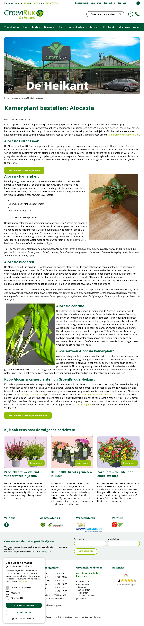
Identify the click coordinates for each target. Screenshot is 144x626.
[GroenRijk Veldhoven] (24, 15)
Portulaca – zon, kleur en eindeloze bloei (115, 474)
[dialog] (24, 590)
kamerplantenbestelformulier (123, 134)
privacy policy (47, 551)
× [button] (42, 561)
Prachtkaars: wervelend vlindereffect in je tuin (21, 474)
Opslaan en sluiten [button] (24, 605)
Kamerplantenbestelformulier (100, 394)
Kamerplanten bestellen (32, 394)
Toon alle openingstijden (51, 605)
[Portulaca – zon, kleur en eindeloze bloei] (118, 452)
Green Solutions (65, 617)
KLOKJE (130, 14)
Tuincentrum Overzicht (83, 617)
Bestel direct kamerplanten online (27, 415)
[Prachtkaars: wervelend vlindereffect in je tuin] (25, 452)
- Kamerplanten (83, 590)
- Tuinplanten (82, 592)
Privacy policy (99, 617)
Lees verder (23, 581)
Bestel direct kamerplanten (24, 170)
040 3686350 (52, 3)
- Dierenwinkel (82, 587)
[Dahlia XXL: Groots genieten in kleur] (72, 452)
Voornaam (79, 539)
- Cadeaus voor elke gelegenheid (85, 597)
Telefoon (137, 14)
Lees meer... (36, 463)
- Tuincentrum (82, 581)
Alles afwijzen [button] (24, 612)
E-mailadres (113, 539)
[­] (138, 3)
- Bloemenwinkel (83, 584)
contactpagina (83, 404)
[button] (24, 618)
